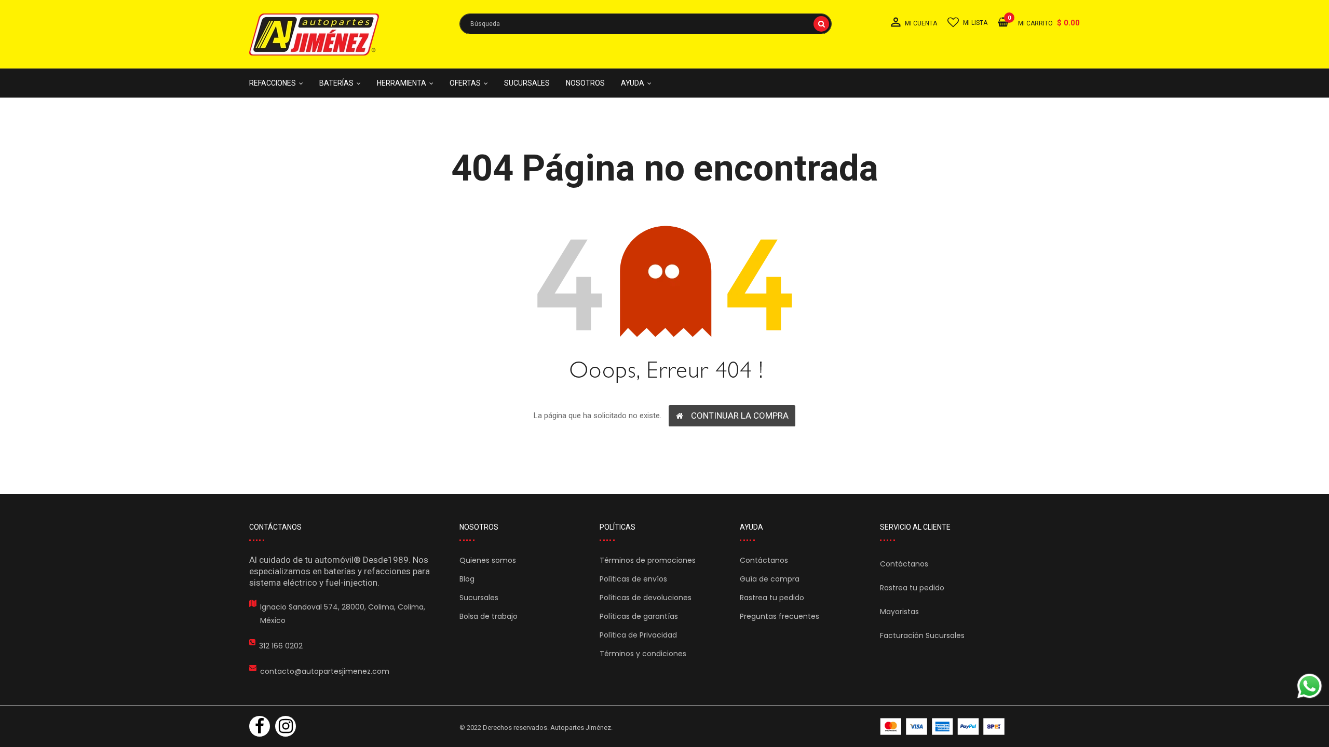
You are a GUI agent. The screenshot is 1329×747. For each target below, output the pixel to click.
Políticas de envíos (633, 579)
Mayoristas (899, 611)
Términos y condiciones (643, 653)
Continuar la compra (740, 415)
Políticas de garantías (639, 616)
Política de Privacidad (638, 635)
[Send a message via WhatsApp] (1309, 686)
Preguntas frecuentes (779, 616)
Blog (466, 579)
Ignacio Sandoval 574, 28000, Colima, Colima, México (342, 614)
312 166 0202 (281, 646)
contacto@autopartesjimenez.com (324, 671)
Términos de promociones (648, 560)
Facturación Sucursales (922, 635)
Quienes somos (487, 560)
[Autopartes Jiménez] (942, 726)
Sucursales (478, 597)
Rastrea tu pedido (772, 597)
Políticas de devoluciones (645, 597)
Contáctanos (764, 560)
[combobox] (645, 23)
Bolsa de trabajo (488, 616)
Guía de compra (769, 579)
